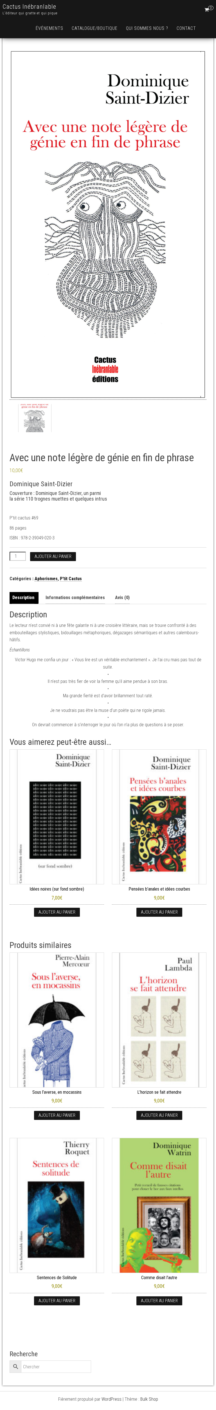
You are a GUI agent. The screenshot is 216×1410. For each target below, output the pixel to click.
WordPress (112, 1399)
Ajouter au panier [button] (57, 912)
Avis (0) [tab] (122, 597)
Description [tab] (23, 597)
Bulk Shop (149, 1399)
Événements (49, 28)
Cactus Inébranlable (29, 6)
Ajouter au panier (53, 556)
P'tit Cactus (71, 578)
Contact (186, 28)
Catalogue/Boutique (95, 28)
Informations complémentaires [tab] (75, 597)
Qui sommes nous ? (147, 28)
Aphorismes (46, 578)
